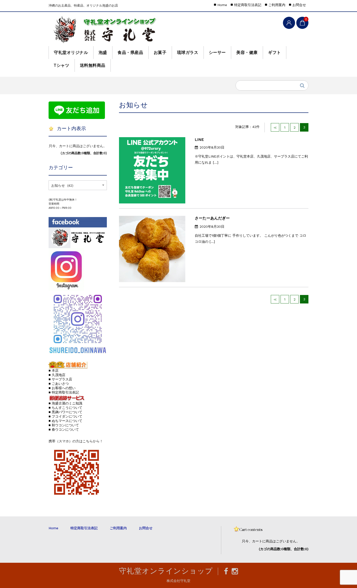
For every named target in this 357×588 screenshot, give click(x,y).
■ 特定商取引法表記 (64, 392)
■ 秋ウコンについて (64, 425)
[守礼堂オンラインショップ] (106, 30)
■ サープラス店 (60, 379)
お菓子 (160, 52)
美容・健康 (247, 52)
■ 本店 (54, 370)
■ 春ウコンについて (64, 429)
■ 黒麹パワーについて (65, 412)
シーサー (217, 52)
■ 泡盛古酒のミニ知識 (65, 403)
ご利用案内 (276, 5)
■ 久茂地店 (57, 375)
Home (222, 5)
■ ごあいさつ (59, 384)
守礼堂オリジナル (71, 52)
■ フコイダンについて (65, 416)
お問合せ (299, 5)
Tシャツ (61, 65)
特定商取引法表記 (247, 5)
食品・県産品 (130, 52)
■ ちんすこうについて (65, 408)
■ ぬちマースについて (65, 421)
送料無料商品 (92, 65)
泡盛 (103, 52)
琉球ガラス (187, 52)
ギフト (274, 52)
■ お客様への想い (62, 388)
